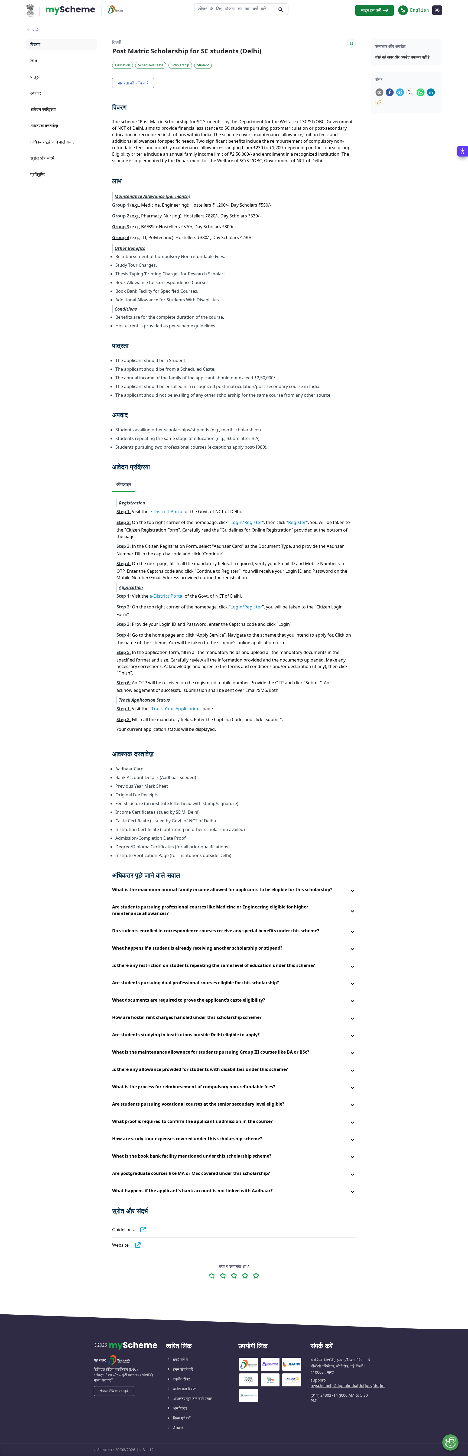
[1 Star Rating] (211, 1275)
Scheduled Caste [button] (150, 65)
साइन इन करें (371, 10)
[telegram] (400, 92)
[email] (379, 92)
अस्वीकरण (180, 1408)
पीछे (35, 29)
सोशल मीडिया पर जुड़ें (113, 1390)
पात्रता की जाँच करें (133, 83)
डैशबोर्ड (178, 1427)
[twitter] (410, 92)
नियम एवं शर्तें (181, 1418)
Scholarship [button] (180, 65)
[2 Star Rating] (222, 1275)
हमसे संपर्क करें (183, 1369)
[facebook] (390, 92)
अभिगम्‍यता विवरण (185, 1388)
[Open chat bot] (450, 1442)
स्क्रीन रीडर (181, 1379)
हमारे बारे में (180, 1359)
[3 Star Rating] (233, 1275)
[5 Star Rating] (256, 1275)
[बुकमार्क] (351, 43)
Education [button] (122, 65)
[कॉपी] (379, 102)
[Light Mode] (437, 10)
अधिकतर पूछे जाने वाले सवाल (192, 1398)
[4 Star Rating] (245, 1275)
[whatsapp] (421, 92)
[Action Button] (70, 10)
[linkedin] (431, 92)
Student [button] (203, 65)
